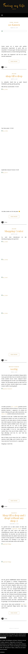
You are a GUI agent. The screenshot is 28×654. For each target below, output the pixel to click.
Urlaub (16, 22)
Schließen (2, 652)
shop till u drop (14, 76)
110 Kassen (14, 24)
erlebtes (14, 513)
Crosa (5, 67)
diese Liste (4, 414)
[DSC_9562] (14, 331)
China (11, 22)
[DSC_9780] (14, 149)
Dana (22, 604)
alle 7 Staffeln (14, 406)
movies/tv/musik (14, 366)
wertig (14, 369)
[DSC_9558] (14, 267)
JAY (26, 604)
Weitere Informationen (20, 635)
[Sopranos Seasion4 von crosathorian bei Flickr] (14, 396)
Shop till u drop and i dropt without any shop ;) (14, 518)
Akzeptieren (3, 637)
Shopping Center (14, 231)
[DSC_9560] (14, 249)
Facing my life (14, 5)
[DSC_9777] (14, 191)
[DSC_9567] (14, 285)
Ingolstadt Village (16, 528)
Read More (14, 61)
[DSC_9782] (14, 107)
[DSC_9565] (14, 303)
